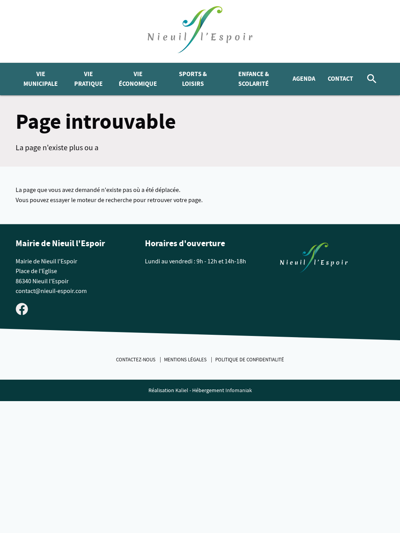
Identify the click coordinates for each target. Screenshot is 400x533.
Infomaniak (238, 390)
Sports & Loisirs (193, 79)
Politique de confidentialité (249, 360)
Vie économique (138, 79)
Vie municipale (40, 79)
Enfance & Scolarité (253, 79)
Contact (340, 79)
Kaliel (181, 390)
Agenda (304, 79)
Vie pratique (88, 79)
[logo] (200, 31)
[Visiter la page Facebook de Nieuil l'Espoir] (22, 309)
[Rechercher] (371, 79)
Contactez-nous (136, 360)
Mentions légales (186, 360)
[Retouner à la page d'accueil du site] (314, 259)
